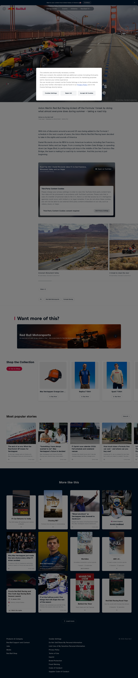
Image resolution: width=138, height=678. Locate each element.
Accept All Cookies (86, 93)
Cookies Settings (51, 93)
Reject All (68, 93)
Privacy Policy (82, 85)
